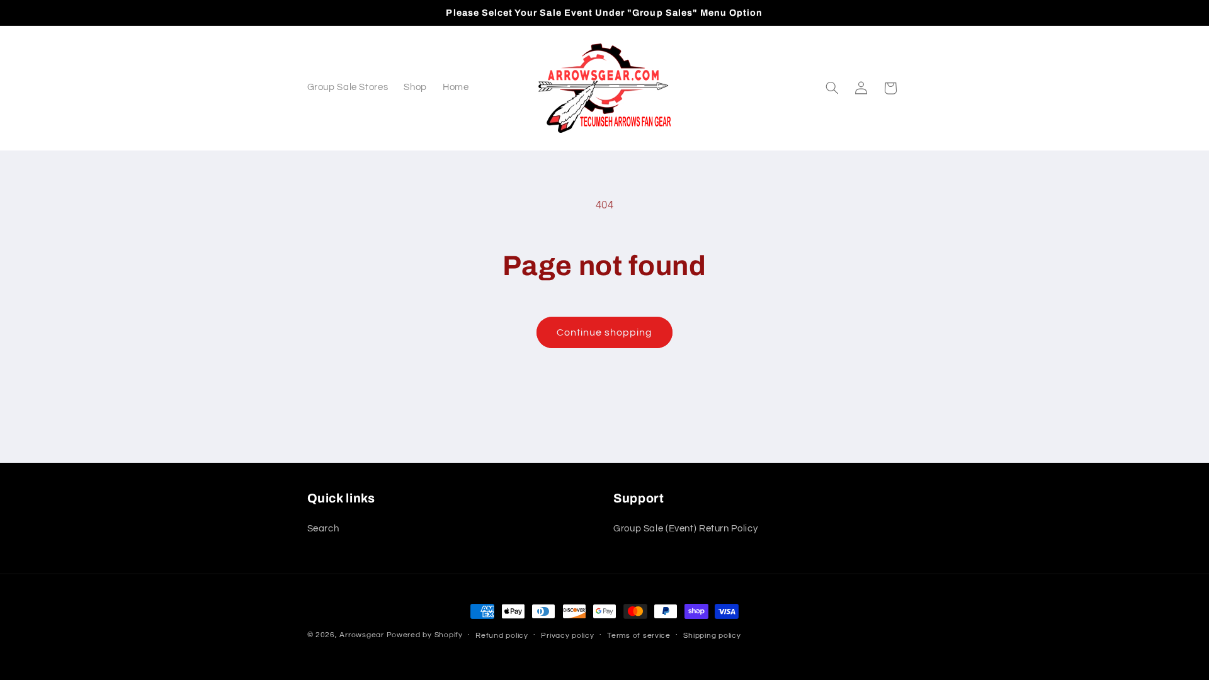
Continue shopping (605, 332)
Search (323, 528)
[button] (831, 88)
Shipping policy (712, 635)
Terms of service (639, 635)
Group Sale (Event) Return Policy (685, 528)
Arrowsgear (361, 635)
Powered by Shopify (425, 635)
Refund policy (501, 635)
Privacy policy (567, 635)
